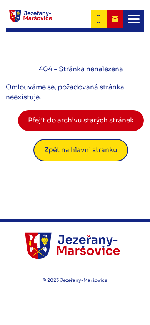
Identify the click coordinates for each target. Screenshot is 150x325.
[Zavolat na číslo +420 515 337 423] (99, 19)
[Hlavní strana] (29, 19)
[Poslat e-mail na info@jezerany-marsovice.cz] (115, 19)
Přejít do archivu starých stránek (81, 120)
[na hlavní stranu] (75, 245)
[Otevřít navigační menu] (133, 19)
